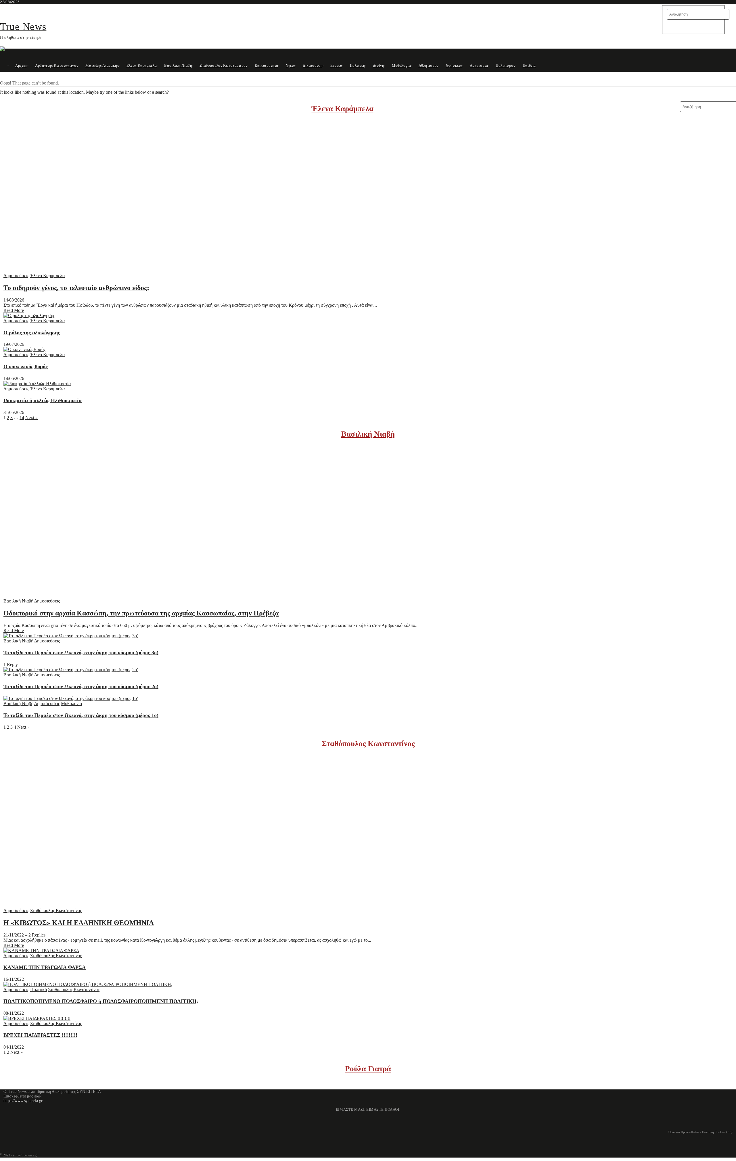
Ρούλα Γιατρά (368, 1068)
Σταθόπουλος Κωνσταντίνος (368, 743)
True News (23, 26)
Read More (13, 310)
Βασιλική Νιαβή (368, 434)
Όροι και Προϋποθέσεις (683, 1132)
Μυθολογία (71, 703)
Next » (31, 417)
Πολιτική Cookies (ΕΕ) (717, 1132)
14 (22, 417)
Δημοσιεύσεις (16, 275)
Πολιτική (38, 989)
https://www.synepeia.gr (23, 1101)
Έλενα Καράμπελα (342, 108)
